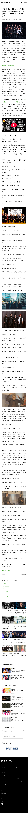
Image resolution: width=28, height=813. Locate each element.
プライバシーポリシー (20, 781)
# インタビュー (5, 591)
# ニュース (4, 593)
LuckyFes (3, 793)
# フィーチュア (5, 596)
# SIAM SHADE (5, 586)
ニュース (3, 775)
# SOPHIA (4, 583)
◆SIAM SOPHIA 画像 (8, 65)
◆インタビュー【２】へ (8, 570)
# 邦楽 (3, 598)
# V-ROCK (4, 588)
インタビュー (4, 781)
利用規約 (18, 778)
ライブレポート (4, 784)
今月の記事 (3, 772)
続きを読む (23, 574)
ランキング (3, 778)
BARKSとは (18, 772)
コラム (2, 787)
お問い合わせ (18, 775)
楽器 (2, 790)
